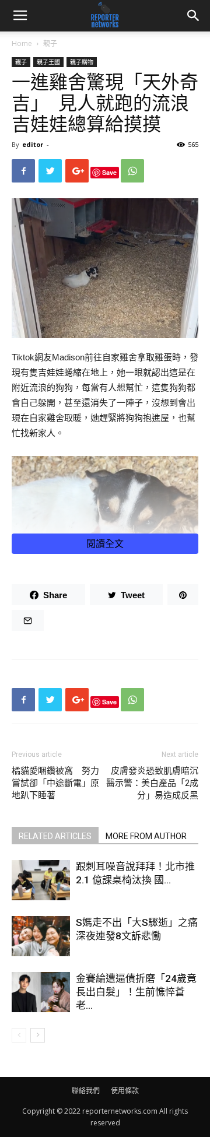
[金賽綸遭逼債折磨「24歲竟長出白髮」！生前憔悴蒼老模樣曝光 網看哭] (41, 992)
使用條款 (125, 1091)
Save (109, 172)
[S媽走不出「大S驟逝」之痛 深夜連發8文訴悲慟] (41, 936)
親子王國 (48, 62)
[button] (193, 15)
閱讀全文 (105, 544)
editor (32, 144)
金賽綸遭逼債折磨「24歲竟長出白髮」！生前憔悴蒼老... (136, 992)
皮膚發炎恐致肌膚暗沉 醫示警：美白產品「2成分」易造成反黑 (152, 783)
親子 (50, 43)
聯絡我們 (86, 1091)
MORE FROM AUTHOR (146, 836)
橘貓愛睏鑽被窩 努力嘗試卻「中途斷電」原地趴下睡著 (55, 783)
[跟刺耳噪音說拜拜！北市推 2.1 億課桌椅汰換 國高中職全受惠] (41, 880)
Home (22, 43)
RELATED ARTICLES (55, 836)
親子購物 (81, 62)
